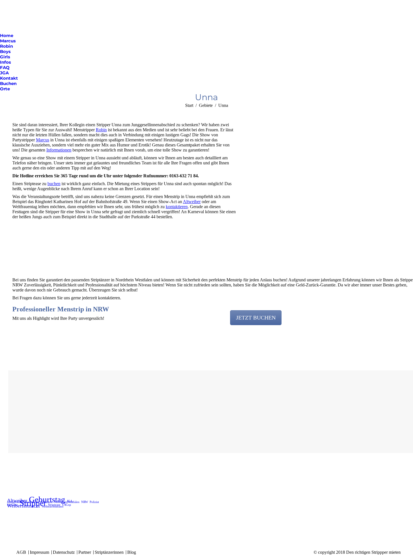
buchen (53, 183)
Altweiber (192, 201)
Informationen (58, 150)
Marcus (42, 139)
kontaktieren (177, 206)
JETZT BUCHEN (256, 317)
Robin (101, 129)
